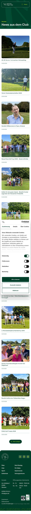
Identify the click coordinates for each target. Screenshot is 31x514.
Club (3, 468)
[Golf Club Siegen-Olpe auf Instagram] (24, 456)
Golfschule (5, 473)
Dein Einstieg (18, 465)
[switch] (26, 261)
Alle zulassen (15, 279)
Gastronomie (18, 471)
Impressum (5, 499)
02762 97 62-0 (6, 491)
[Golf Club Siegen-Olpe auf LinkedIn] (27, 456)
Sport (3, 471)
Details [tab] (15, 226)
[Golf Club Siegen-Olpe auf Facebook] (20, 456)
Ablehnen (15, 290)
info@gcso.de (5, 493)
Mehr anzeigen (16, 441)
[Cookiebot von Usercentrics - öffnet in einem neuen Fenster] (22, 222)
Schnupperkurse (20, 473)
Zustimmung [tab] (6, 226)
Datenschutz (5, 501)
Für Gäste (17, 468)
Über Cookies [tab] (25, 226)
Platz (3, 465)
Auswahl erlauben (15, 285)
